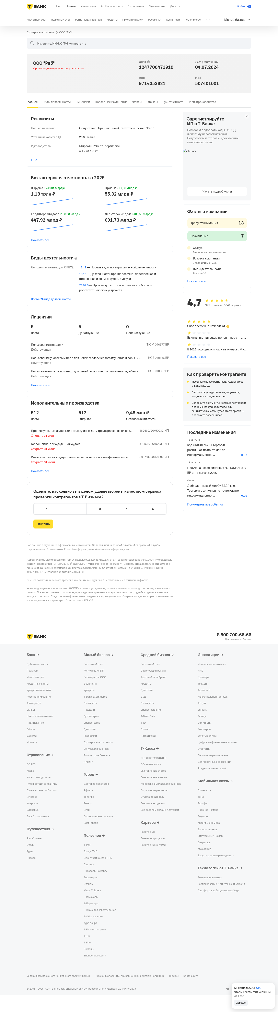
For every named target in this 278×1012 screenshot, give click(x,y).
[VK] (227, 988)
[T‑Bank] (36, 6)
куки (258, 988)
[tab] (32, 102)
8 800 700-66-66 (234, 635)
